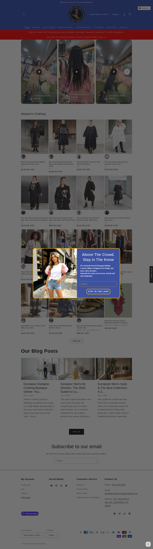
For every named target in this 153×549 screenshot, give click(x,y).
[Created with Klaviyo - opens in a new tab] (76, 299)
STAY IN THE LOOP (98, 291)
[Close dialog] (35, 251)
